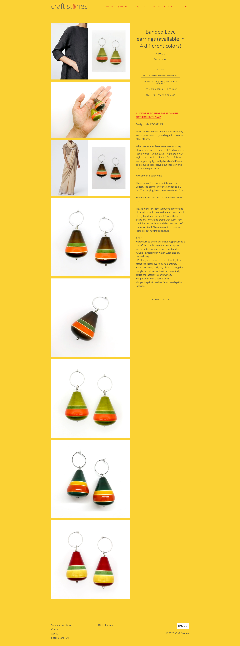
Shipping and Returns (62, 625)
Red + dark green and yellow (160, 89)
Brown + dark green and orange (160, 75)
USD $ (181, 626)
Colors (160, 69)
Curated (155, 6)
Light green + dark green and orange (160, 82)
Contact (169, 6)
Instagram (107, 625)
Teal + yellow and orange (160, 95)
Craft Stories (182, 633)
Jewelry (123, 6)
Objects (140, 6)
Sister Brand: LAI (60, 637)
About (109, 6)
